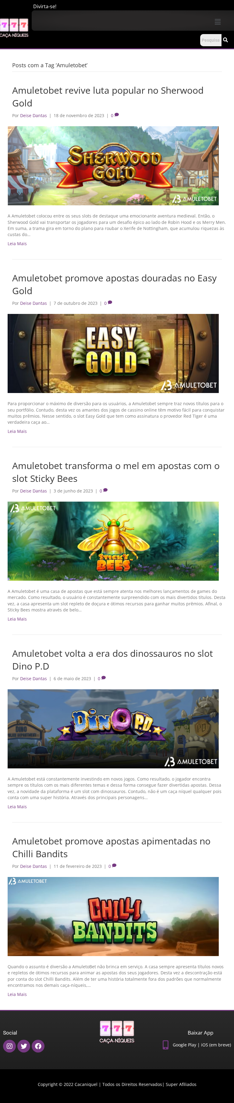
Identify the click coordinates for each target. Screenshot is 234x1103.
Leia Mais (17, 243)
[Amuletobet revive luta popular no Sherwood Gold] (113, 165)
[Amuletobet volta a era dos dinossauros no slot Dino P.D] (113, 728)
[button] (217, 21)
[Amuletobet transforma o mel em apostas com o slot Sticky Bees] (113, 541)
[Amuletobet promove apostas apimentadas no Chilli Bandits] (113, 916)
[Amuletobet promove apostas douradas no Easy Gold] (113, 353)
